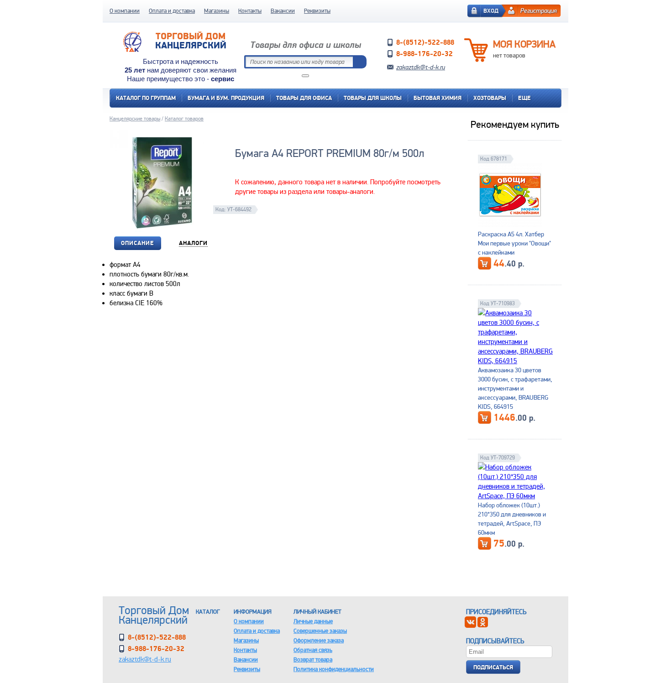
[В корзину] (484, 263)
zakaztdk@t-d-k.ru (420, 67)
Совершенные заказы (320, 630)
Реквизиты (317, 10)
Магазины (216, 10)
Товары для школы (373, 97)
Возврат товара (313, 659)
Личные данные (313, 621)
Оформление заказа (319, 640)
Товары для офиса (304, 97)
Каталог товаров (184, 118)
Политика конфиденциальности (334, 669)
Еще (524, 97)
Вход (490, 10)
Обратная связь (313, 650)
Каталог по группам (146, 97)
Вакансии (283, 10)
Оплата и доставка (172, 10)
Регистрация (538, 10)
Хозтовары (489, 97)
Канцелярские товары (135, 118)
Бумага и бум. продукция (226, 97)
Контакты (250, 10)
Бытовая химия (437, 97)
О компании (125, 10)
